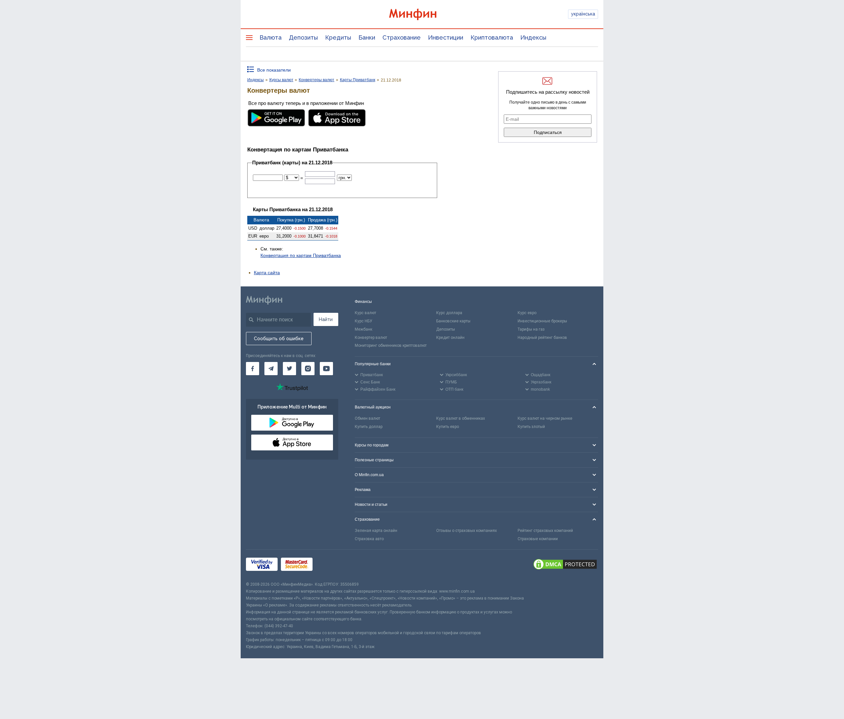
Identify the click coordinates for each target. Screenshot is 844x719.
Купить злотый (531, 426)
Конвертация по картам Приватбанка (300, 255)
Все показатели (274, 70)
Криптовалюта (491, 37)
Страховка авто (369, 539)
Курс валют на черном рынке (545, 418)
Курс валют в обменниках (460, 418)
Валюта (270, 37)
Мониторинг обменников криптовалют (391, 345)
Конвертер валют (371, 337)
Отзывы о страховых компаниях (466, 530)
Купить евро (447, 426)
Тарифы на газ (531, 329)
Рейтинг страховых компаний (545, 530)
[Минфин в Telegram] (271, 368)
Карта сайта (267, 272)
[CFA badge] (330, 565)
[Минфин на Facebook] (252, 368)
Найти (326, 319)
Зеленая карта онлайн (376, 530)
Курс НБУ (363, 321)
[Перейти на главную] (422, 14)
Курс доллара (449, 312)
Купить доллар (368, 426)
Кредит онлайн (450, 337)
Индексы (533, 37)
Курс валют (365, 312)
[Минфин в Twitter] (289, 368)
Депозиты (303, 37)
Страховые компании (538, 539)
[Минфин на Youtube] (326, 368)
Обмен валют (367, 418)
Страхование (401, 37)
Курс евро (527, 312)
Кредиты (338, 37)
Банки (366, 37)
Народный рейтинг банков (542, 337)
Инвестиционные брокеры (542, 321)
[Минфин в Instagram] (308, 368)
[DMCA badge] (565, 565)
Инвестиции (445, 37)
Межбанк (363, 329)
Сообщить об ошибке (279, 338)
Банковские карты (453, 321)
